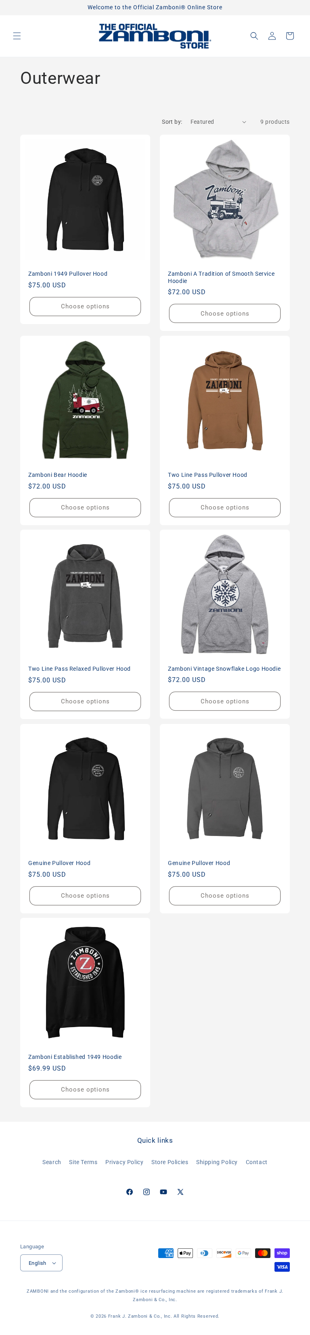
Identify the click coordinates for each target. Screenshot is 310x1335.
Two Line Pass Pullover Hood (207, 475)
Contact (257, 1162)
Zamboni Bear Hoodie (57, 475)
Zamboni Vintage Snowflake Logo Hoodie (224, 668)
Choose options (85, 306)
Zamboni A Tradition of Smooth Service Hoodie (221, 277)
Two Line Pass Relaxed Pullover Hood (79, 668)
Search (51, 1162)
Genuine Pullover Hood (59, 863)
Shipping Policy (217, 1162)
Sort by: (172, 122)
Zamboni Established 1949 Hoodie (75, 1057)
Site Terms (83, 1162)
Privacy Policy (124, 1162)
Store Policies (169, 1162)
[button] (17, 36)
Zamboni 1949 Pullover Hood (67, 273)
